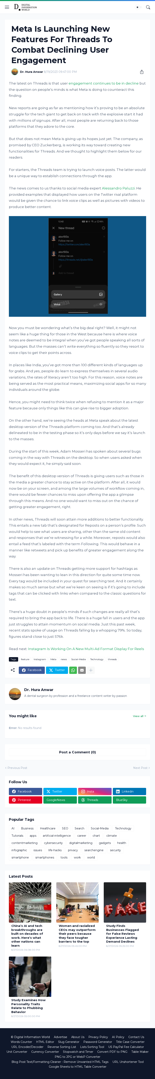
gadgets (105, 843)
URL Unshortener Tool (128, 1062)
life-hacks (55, 850)
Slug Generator (68, 1042)
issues (38, 850)
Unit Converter (16, 1052)
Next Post (140, 768)
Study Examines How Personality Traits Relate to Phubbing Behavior (28, 1006)
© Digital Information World (30, 1037)
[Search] (148, 7)
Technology (97, 659)
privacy (73, 850)
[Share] (140, 71)
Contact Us (136, 1037)
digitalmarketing (80, 843)
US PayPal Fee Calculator (126, 1047)
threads (112, 659)
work (77, 857)
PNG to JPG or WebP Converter (77, 1057)
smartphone (20, 857)
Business (27, 828)
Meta (53, 659)
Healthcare (48, 828)
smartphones (44, 857)
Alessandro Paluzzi (118, 188)
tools (64, 857)
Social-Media (78, 659)
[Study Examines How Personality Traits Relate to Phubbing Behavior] (30, 977)
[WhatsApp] (73, 670)
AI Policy (118, 1037)
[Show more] (91, 670)
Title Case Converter (130, 1042)
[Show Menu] (7, 7)
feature (25, 659)
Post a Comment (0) (77, 752)
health (121, 843)
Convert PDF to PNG (112, 1052)
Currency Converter (45, 1052)
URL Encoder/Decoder (27, 1047)
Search (79, 828)
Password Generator (97, 1042)
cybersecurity (53, 843)
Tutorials (17, 835)
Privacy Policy (98, 1037)
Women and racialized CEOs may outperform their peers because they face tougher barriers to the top (77, 933)
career (81, 835)
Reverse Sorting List (61, 1047)
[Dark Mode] (138, 7)
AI (13, 828)
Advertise (60, 1037)
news (64, 659)
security (115, 850)
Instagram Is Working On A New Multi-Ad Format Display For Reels (86, 649)
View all (138, 716)
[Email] (82, 670)
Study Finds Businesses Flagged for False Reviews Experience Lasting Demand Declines (122, 933)
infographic (19, 850)
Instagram (40, 659)
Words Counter (21, 1042)
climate (111, 835)
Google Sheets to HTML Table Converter (77, 1067)
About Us (77, 1037)
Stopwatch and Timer (78, 1052)
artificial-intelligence (57, 835)
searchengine (94, 850)
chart (96, 835)
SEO (65, 828)
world (91, 857)
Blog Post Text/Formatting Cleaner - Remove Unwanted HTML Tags (60, 1062)
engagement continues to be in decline (104, 83)
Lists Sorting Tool (92, 1047)
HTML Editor (45, 1042)
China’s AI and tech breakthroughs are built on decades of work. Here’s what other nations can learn (27, 935)
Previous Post (17, 768)
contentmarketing (25, 843)
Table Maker (140, 1052)
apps (33, 835)
